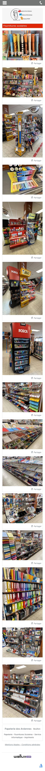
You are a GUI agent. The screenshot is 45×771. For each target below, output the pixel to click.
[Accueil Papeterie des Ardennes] (22, 14)
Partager (37, 63)
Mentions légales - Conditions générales (22, 744)
